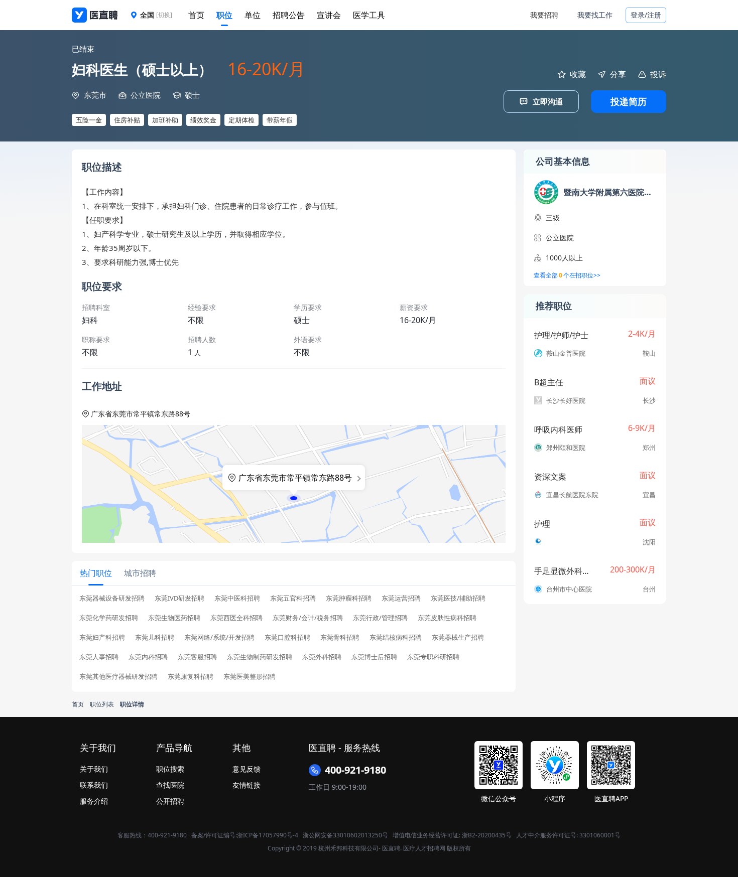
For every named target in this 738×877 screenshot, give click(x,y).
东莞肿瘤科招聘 (349, 598)
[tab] (96, 573)
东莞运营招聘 (401, 598)
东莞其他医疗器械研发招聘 (118, 676)
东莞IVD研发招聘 (179, 598)
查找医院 (170, 785)
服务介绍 (94, 801)
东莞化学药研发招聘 (108, 618)
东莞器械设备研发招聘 (112, 598)
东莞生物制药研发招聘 (259, 657)
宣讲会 (329, 15)
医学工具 (369, 15)
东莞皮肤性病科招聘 (447, 618)
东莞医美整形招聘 (249, 676)
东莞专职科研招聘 (433, 657)
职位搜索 (170, 769)
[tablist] (294, 573)
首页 (196, 15)
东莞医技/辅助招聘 (458, 598)
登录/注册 (646, 15)
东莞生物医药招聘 (174, 618)
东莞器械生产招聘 (458, 637)
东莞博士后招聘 (374, 657)
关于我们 (94, 769)
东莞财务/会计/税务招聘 (308, 618)
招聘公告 (289, 15)
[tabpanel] (294, 640)
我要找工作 (594, 15)
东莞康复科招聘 (190, 676)
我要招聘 (544, 15)
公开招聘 (170, 801)
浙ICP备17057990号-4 (267, 835)
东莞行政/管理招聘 (380, 618)
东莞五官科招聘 (293, 598)
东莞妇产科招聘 (102, 637)
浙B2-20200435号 (487, 835)
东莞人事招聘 (98, 657)
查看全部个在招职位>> (567, 275)
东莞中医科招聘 (237, 598)
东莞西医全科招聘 (236, 618)
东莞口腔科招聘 (287, 637)
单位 (252, 15)
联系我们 (94, 785)
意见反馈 (246, 769)
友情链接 (246, 785)
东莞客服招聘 (197, 657)
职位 (224, 15)
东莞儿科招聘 (154, 637)
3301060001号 (600, 835)
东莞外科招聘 (321, 657)
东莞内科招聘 (148, 657)
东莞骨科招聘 (339, 637)
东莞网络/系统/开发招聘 (219, 637)
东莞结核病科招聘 (396, 637)
